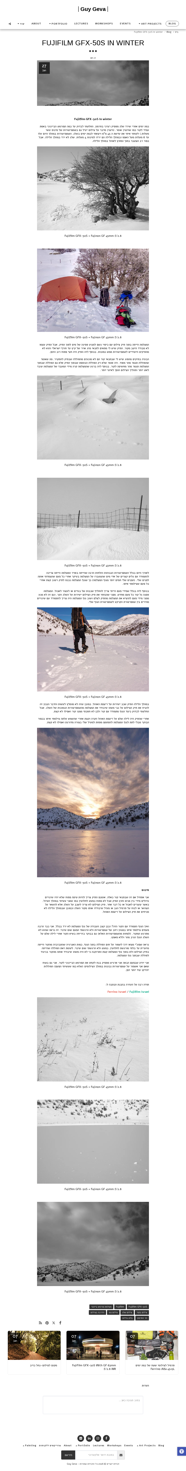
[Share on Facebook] (60, 1323)
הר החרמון (142, 1318)
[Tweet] (53, 1323)
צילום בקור (142, 1312)
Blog (169, 32)
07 (132, 1338)
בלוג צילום (127, 1318)
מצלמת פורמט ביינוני (101, 1306)
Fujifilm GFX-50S (138, 1306)
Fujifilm (120, 1306)
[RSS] (40, 1323)
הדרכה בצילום (97, 1312)
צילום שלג (127, 1312)
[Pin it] (47, 1323)
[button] (150, 24)
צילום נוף (113, 1312)
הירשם (68, 1455)
